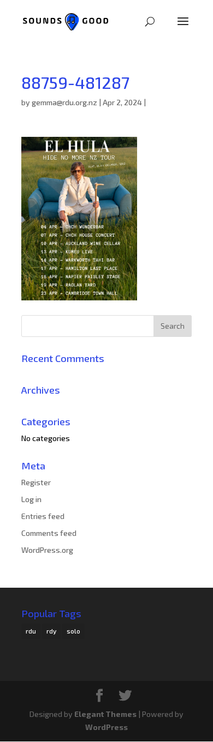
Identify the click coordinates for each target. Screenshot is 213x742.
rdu (31, 631)
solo (73, 631)
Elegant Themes (105, 714)
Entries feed (42, 516)
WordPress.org (47, 549)
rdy (51, 631)
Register (36, 482)
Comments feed (48, 533)
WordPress (106, 727)
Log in (31, 499)
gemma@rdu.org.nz (64, 102)
